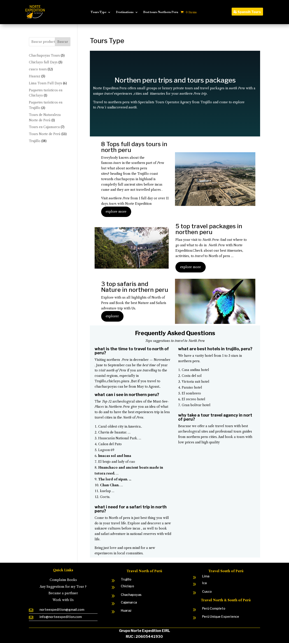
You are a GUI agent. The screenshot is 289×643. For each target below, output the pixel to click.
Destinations (125, 12)
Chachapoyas (131, 595)
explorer (112, 316)
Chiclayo (127, 586)
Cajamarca (129, 602)
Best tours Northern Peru (160, 12)
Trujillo (126, 579)
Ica (204, 583)
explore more (116, 212)
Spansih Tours (249, 12)
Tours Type (98, 12)
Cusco (207, 591)
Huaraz (126, 610)
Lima (205, 576)
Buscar (62, 42)
